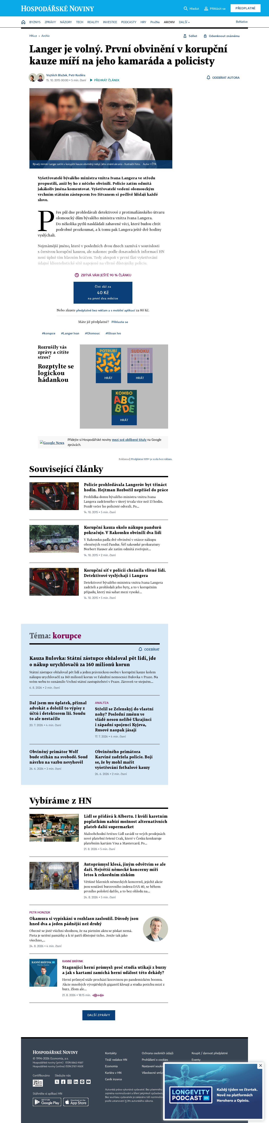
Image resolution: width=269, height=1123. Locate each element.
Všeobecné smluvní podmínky (161, 1072)
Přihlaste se (120, 322)
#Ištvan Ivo (113, 333)
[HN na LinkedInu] (76, 1082)
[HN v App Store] (75, 1102)
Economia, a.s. (59, 1058)
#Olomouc (92, 333)
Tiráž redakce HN (116, 1059)
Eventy (196, 1059)
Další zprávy (98, 1015)
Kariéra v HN (113, 1072)
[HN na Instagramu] (69, 1082)
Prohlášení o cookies (155, 1059)
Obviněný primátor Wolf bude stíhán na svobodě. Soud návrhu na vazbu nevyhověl (58, 757)
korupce (67, 636)
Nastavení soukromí (154, 1066)
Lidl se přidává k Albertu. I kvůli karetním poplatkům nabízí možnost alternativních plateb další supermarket (125, 822)
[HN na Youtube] (88, 1082)
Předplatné (246, 8)
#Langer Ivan (70, 333)
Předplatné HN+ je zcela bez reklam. (151, 459)
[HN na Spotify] (82, 1082)
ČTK (154, 164)
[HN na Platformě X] (57, 1082)
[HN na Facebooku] (63, 1082)
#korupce (48, 333)
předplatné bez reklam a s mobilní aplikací (105, 310)
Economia (111, 1066)
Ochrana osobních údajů (157, 1053)
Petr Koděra (77, 75)
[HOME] (23, 22)
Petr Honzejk (39, 912)
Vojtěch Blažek (56, 75)
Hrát (108, 378)
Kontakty (111, 1053)
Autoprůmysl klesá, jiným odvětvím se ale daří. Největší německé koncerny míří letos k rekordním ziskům (125, 870)
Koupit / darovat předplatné (210, 1053)
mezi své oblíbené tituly (129, 439)
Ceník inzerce (113, 1079)
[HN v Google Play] (47, 1102)
